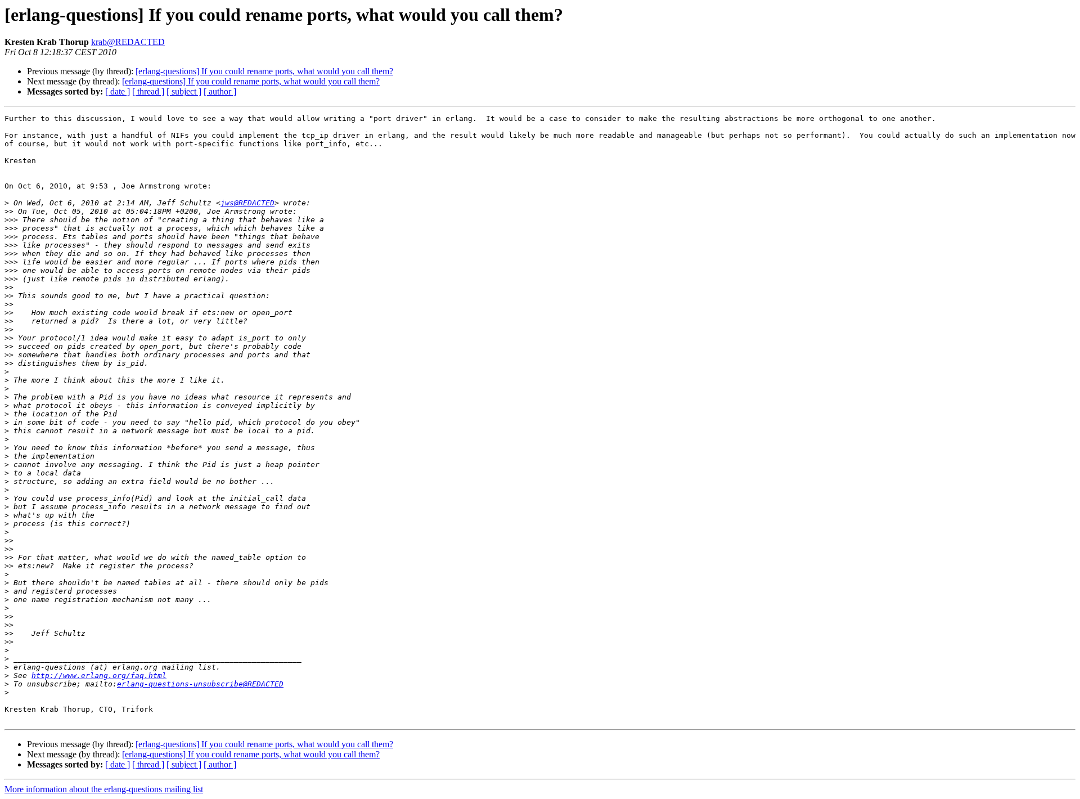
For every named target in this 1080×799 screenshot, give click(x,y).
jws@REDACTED (247, 203)
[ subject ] (183, 91)
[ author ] (220, 91)
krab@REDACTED (128, 42)
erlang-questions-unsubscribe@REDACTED (200, 684)
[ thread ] (148, 91)
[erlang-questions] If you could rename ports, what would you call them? (264, 71)
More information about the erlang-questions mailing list (103, 789)
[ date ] (117, 91)
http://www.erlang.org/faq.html (99, 675)
